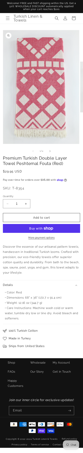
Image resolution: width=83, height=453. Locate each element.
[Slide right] (50, 151)
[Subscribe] (69, 410)
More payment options (41, 237)
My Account (61, 362)
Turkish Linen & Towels (44, 439)
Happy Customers (15, 383)
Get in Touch (62, 371)
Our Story (37, 371)
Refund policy (69, 439)
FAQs (11, 371)
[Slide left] (33, 151)
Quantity (8, 196)
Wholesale (38, 362)
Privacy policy (19, 444)
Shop (11, 362)
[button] (7, 18)
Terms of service (40, 444)
